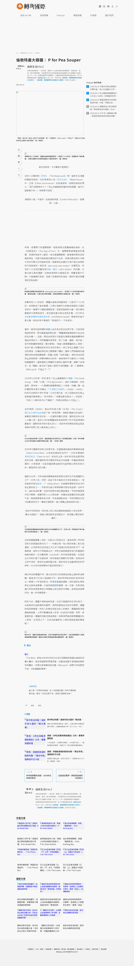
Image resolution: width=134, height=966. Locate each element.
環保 (39, 705)
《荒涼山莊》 (61, 179)
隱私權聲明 (70, 949)
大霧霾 (69, 378)
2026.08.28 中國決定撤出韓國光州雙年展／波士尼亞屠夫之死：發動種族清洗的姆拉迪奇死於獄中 (103, 88)
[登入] (112, 6)
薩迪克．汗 (40, 483)
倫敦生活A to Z (35, 66)
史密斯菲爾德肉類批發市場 (37, 316)
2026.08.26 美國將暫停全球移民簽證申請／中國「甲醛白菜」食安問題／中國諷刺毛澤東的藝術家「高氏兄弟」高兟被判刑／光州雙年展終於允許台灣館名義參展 (103, 101)
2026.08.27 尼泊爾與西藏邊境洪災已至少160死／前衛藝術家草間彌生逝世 (104, 94)
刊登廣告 (30, 949)
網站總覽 (103, 949)
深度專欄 (44, 15)
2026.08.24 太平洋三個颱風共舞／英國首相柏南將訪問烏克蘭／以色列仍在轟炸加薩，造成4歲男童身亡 (103, 114)
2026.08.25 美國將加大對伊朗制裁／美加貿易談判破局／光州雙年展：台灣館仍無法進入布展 (103, 108)
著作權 (63, 949)
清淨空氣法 (30, 456)
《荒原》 (44, 175)
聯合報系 (80, 949)
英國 (32, 705)
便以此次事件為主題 (34, 412)
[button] (100, 6)
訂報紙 (87, 949)
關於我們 (109, 15)
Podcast (61, 15)
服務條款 (57, 949)
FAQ (37, 949)
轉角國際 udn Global (27, 53)
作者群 (93, 15)
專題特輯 (77, 15)
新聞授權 (48, 949)
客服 (41, 949)
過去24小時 (25, 15)
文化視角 (36, 53)
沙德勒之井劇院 (57, 389)
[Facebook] (18, 155)
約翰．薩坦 (51, 269)
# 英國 (27, 714)
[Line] (18, 162)
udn (17, 53)
